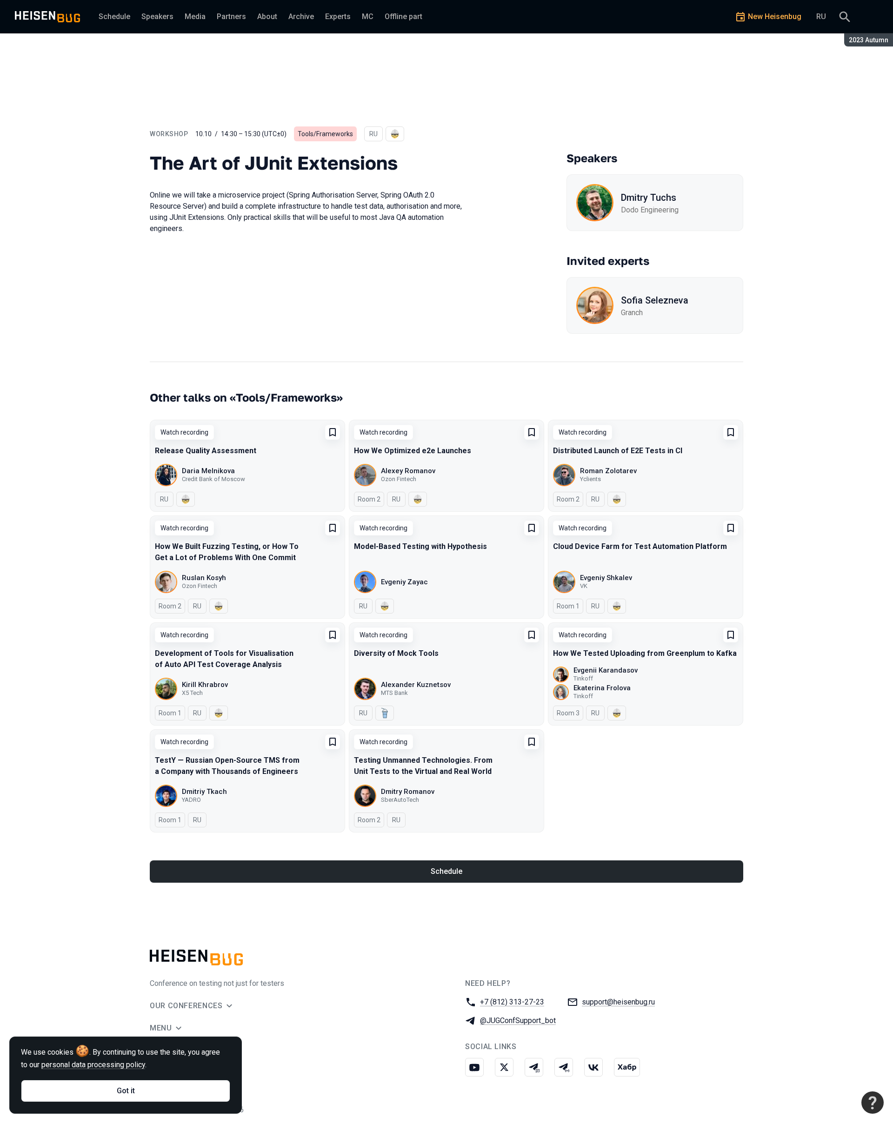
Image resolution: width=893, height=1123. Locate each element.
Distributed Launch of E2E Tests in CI (617, 450)
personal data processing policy (93, 1064)
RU (821, 16)
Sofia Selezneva (654, 300)
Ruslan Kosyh (204, 577)
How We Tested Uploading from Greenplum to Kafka (645, 653)
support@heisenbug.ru (618, 1001)
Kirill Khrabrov (205, 684)
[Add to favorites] (332, 432)
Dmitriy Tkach (204, 791)
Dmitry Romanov (407, 791)
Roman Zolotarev (608, 471)
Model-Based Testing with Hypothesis (420, 546)
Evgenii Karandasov (605, 670)
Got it (126, 1090)
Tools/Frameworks (325, 134)
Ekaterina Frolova (602, 688)
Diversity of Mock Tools (396, 653)
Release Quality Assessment (205, 450)
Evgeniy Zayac (404, 582)
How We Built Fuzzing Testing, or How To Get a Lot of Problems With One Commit (227, 552)
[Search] (844, 16)
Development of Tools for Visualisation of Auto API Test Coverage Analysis (224, 659)
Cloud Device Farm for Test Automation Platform (640, 546)
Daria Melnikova (208, 471)
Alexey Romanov (408, 471)
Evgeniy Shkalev (606, 577)
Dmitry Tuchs (648, 197)
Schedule (446, 871)
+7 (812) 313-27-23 (512, 1001)
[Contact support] (872, 1102)
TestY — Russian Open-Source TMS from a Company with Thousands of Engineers (227, 766)
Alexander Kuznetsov (416, 684)
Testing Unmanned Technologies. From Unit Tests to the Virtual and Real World (423, 766)
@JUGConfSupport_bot (518, 1020)
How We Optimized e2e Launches (412, 450)
